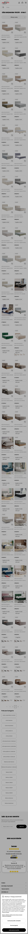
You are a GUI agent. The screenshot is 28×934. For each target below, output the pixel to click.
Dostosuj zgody (14, 925)
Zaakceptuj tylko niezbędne (14, 920)
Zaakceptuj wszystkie (14, 930)
